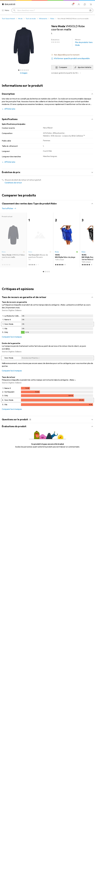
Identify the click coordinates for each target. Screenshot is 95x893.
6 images (23, 73)
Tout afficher (7, 208)
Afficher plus (9, 109)
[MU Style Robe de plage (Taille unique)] (66, 240)
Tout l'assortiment (8, 19)
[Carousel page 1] (43, 271)
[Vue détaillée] (47, 325)
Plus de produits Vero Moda (84, 42)
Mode (20, 19)
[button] (72, 54)
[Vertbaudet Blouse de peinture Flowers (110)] (40, 240)
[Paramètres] (73, 4)
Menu (7, 10)
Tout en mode (31, 19)
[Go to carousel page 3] (47, 271)
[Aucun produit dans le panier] (91, 4)
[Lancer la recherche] (14, 10)
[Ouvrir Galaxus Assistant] (85, 4)
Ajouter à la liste (84, 67)
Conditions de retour (13, 183)
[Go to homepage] (8, 4)
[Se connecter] (78, 4)
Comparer (63, 67)
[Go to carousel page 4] (49, 271)
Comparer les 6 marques (12, 337)
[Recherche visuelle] (90, 10)
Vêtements (43, 19)
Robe (52, 19)
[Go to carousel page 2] (45, 271)
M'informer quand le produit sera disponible (72, 58)
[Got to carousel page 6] (28, 70)
